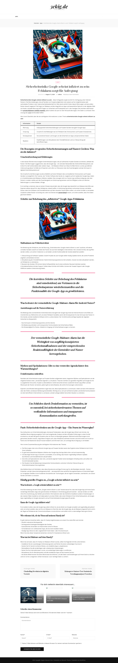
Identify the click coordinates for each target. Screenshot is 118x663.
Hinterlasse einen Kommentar (71, 94)
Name (22, 635)
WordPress (82, 660)
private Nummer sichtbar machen (34, 110)
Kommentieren (24, 617)
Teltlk (29, 113)
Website (74, 635)
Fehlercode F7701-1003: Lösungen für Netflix (57, 599)
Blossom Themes (66, 660)
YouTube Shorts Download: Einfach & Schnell (32, 599)
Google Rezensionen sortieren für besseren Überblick (82, 598)
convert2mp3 (62, 192)
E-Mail (48, 635)
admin (60, 94)
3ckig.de (59, 6)
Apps (16, 16)
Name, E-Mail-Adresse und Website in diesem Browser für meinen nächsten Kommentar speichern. (52, 643)
